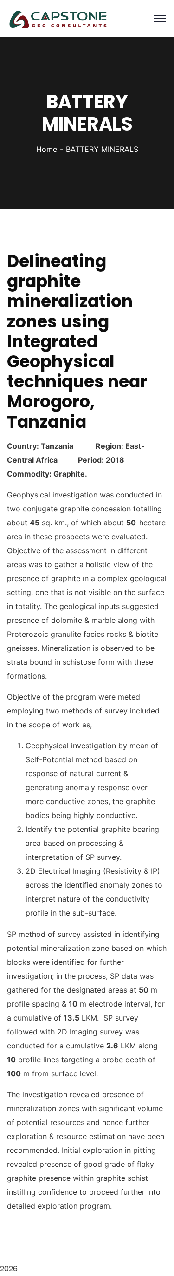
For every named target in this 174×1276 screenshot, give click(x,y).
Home (46, 149)
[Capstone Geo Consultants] (58, 17)
